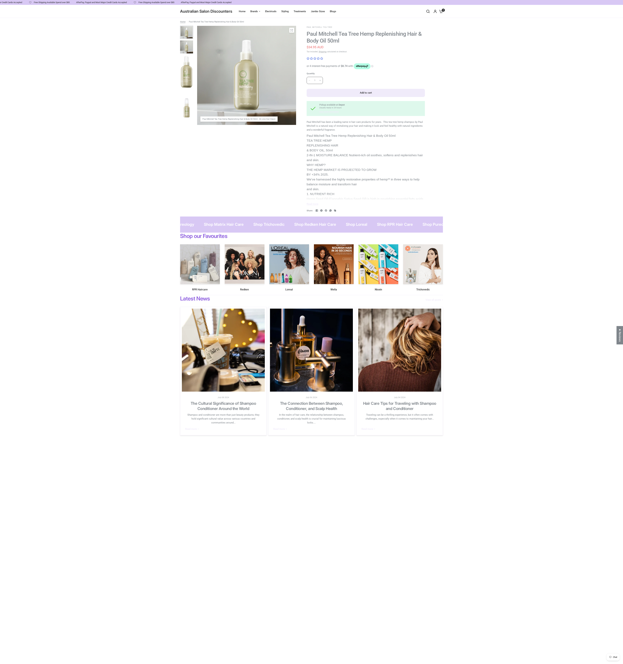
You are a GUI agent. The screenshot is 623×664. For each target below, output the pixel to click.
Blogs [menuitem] (333, 11)
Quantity (311, 73)
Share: (310, 211)
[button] (64, 633)
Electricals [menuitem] (270, 11)
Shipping (322, 52)
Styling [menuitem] (285, 11)
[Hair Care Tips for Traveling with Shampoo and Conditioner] (399, 350)
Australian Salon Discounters (206, 11)
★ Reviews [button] (620, 335)
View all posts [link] (433, 300)
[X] (321, 210)
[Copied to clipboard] (335, 210)
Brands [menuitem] (254, 11)
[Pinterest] (326, 210)
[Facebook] (317, 210)
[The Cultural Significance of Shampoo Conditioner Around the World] (223, 350)
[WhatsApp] (330, 210)
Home (182, 22)
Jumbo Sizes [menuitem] (318, 11)
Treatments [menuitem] (300, 11)
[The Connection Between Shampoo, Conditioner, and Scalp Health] (311, 350)
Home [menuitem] (242, 11)
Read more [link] (191, 429)
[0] (440, 11)
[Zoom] (291, 30)
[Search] (428, 11)
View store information (329, 112)
